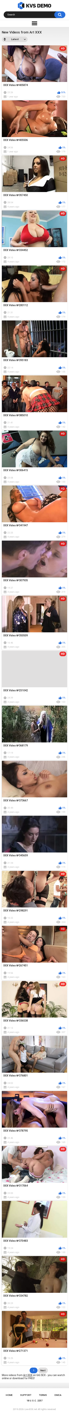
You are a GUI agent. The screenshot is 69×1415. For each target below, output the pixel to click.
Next (43, 1370)
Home (9, 1395)
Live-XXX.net (30, 1409)
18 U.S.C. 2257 (34, 1400)
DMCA (57, 1395)
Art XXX (27, 1375)
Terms (43, 1395)
